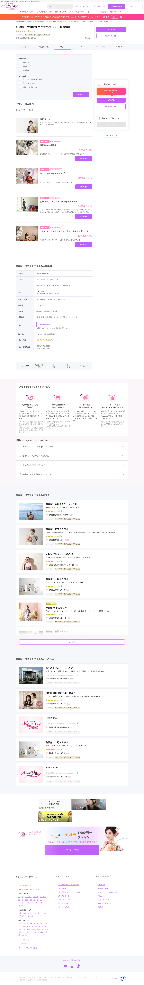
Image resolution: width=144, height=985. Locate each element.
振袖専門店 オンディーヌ (107, 903)
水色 (26, 900)
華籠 (28, 929)
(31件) (58, 614)
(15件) (58, 586)
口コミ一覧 (22, 943)
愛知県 (38, 285)
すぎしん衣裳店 (103, 900)
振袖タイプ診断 (63, 907)
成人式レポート (63, 896)
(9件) (58, 536)
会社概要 (22, 980)
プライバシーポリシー (91, 977)
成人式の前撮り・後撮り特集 (68, 885)
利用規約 (79, 977)
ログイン (135, 6)
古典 (20, 913)
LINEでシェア (113, 135)
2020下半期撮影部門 (43, 348)
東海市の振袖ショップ (74, 21)
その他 (20, 905)
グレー (37, 903)
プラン (62, 47)
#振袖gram (102, 896)
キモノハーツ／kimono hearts (108, 892)
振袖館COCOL (103, 888)
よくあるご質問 (100, 6)
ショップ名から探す (77, 12)
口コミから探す (60, 12)
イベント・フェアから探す (97, 12)
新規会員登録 (117, 6)
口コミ (81, 47)
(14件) (58, 511)
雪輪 (46, 929)
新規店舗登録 (43, 980)
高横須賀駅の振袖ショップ (90, 21)
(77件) (58, 700)
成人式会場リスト (68, 977)
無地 (20, 923)
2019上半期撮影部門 (43, 346)
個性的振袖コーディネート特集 (69, 892)
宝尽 (38, 929)
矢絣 (34, 932)
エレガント (27, 913)
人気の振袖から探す (44, 12)
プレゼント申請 (83, 6)
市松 (46, 932)
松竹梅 (44, 926)
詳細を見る (84, 158)
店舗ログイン (32, 980)
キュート (36, 913)
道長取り (28, 932)
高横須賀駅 (66, 285)
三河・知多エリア (49, 285)
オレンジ (43, 897)
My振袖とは (32, 977)
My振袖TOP (22, 977)
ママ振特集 (62, 888)
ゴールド (21, 903)
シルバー (30, 903)
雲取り (20, 932)
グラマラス (22, 916)
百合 (28, 926)
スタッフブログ (43, 977)
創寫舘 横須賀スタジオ (105, 21)
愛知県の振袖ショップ (41, 21)
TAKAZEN (101, 885)
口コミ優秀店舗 (63, 903)
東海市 (59, 285)
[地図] (59, 293)
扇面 (20, 929)
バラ (20, 926)
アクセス (119, 47)
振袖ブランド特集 (64, 900)
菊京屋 (100, 907)
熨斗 (33, 929)
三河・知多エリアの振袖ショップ (57, 21)
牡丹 (45, 923)
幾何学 (40, 932)
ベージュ (28, 897)
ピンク (35, 897)
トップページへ (139, 1)
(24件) (31, 31)
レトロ (30, 916)
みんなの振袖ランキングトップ (29, 889)
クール (43, 913)
